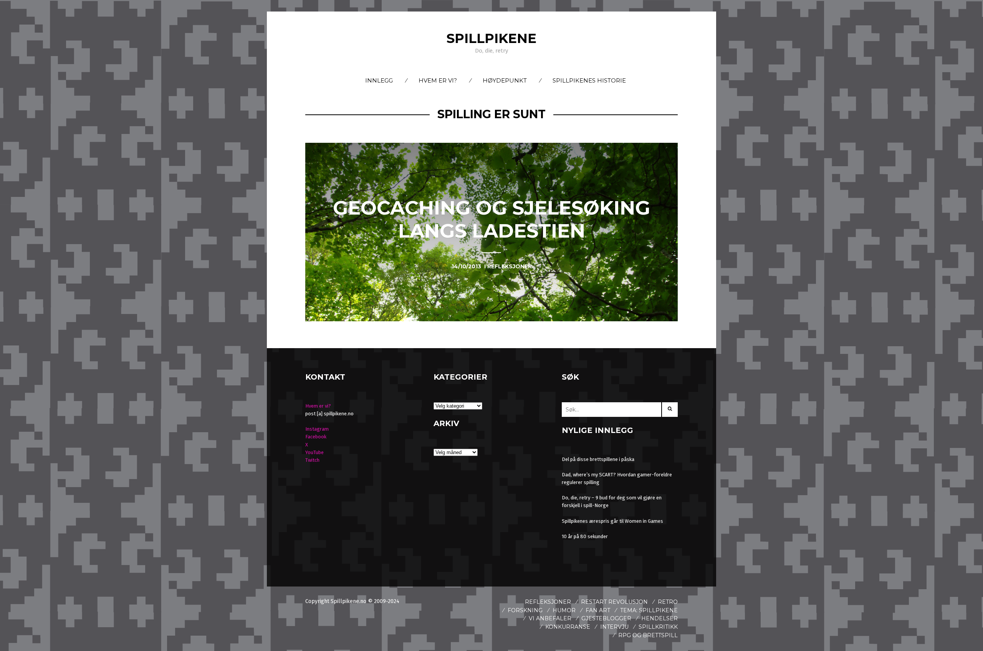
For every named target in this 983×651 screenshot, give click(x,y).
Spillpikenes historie (589, 80)
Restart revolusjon (614, 601)
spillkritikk (658, 626)
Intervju (614, 626)
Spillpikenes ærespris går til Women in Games (612, 521)
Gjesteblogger (606, 618)
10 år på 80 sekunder (585, 536)
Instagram (317, 429)
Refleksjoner (548, 601)
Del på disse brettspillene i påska (598, 459)
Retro (668, 601)
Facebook (315, 437)
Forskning (525, 610)
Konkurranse (567, 626)
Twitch (312, 460)
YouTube (314, 452)
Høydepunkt (505, 80)
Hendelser (659, 618)
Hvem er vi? (438, 80)
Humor (564, 610)
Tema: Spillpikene (649, 610)
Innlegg (379, 80)
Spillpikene (491, 38)
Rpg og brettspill (648, 635)
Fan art (598, 610)
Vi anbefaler (550, 618)
